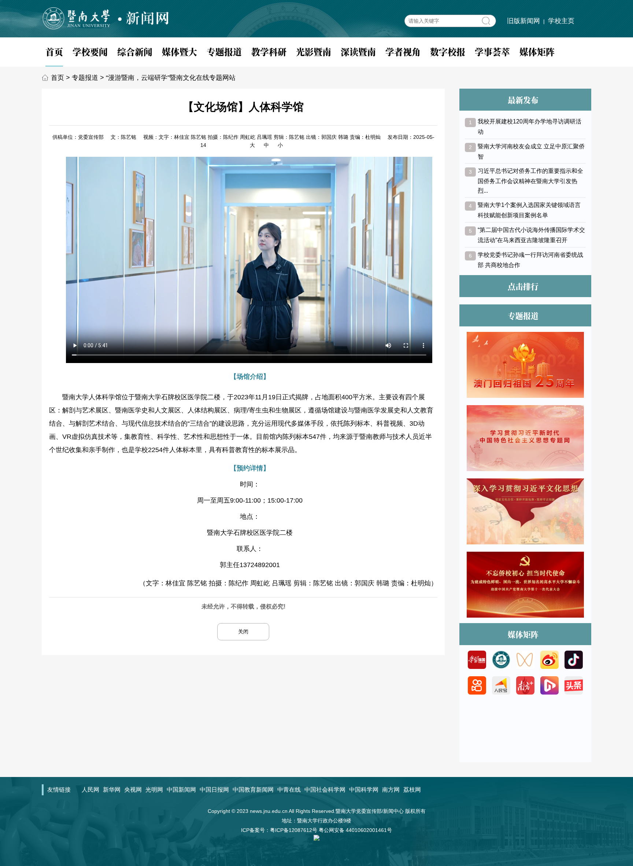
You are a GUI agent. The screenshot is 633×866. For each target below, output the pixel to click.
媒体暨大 (179, 51)
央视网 (133, 790)
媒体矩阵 (537, 51)
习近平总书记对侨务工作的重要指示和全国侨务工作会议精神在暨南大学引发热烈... (530, 181)
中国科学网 (363, 790)
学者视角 (403, 51)
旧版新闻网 (523, 21)
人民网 (90, 790)
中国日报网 (214, 790)
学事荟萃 (492, 51)
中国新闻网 (181, 790)
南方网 (391, 790)
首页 (54, 51)
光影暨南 (313, 51)
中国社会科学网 (324, 790)
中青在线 (289, 790)
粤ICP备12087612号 (293, 830)
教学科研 (268, 51)
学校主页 (561, 21)
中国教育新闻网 (253, 790)
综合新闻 (134, 51)
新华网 (112, 790)
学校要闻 (90, 51)
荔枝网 (412, 790)
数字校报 (447, 51)
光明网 (154, 790)
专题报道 (224, 51)
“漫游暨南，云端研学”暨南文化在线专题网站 (171, 77)
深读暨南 (358, 51)
